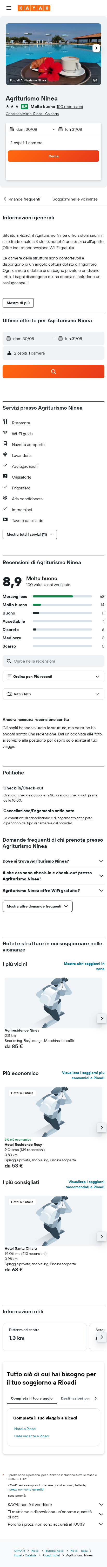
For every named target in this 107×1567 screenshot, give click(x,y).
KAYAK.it (19, 1551)
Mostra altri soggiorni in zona (84, 966)
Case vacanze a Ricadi (31, 1436)
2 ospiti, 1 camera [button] (26, 142)
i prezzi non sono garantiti (26, 1489)
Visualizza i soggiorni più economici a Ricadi (83, 1075)
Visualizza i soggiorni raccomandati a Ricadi (85, 1184)
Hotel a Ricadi (25, 1428)
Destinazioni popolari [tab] (80, 1398)
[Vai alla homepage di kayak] (34, 8)
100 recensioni (70, 106)
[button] (9, 8)
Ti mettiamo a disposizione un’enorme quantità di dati (50, 1514)
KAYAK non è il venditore (30, 1504)
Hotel (35, 1551)
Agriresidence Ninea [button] (22, 1030)
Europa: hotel (54, 1551)
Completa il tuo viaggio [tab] (32, 1398)
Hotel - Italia (79, 1551)
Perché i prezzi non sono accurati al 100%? (46, 1524)
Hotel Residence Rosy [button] (23, 1144)
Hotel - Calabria (25, 1555)
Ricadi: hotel (51, 1555)
